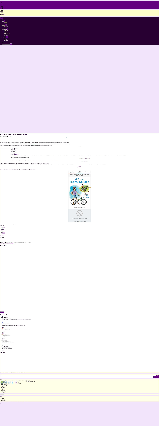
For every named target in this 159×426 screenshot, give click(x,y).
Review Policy (4, 1)
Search (1, 374)
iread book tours (13, 242)
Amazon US (80, 158)
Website (79, 166)
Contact (3, 3)
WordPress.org (4, 400)
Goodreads (15, 154)
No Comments (13, 136)
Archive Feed (28, 380)
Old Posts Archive (6, 27)
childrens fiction (8, 242)
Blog (18, 382)
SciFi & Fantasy (6, 30)
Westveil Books (2, 14)
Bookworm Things (4, 385)
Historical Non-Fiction (7, 33)
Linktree (3, 2)
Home (3, 19)
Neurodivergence (6, 40)
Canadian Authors (6, 35)
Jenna (9, 136)
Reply (3, 321)
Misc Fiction (3, 390)
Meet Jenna (5, 22)
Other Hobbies (5, 39)
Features (3, 388)
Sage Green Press (29, 242)
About (3, 21)
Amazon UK (88, 158)
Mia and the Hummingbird (18, 242)
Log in (3, 398)
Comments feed (4, 399)
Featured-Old (3, 387)
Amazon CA (84, 158)
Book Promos (3, 242)
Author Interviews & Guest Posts (30, 381)
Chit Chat (3, 386)
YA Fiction (5, 32)
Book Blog (3, 25)
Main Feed (3, 389)
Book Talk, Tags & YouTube (6, 384)
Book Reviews (6, 26)
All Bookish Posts (4, 29)
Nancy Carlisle (24, 242)
